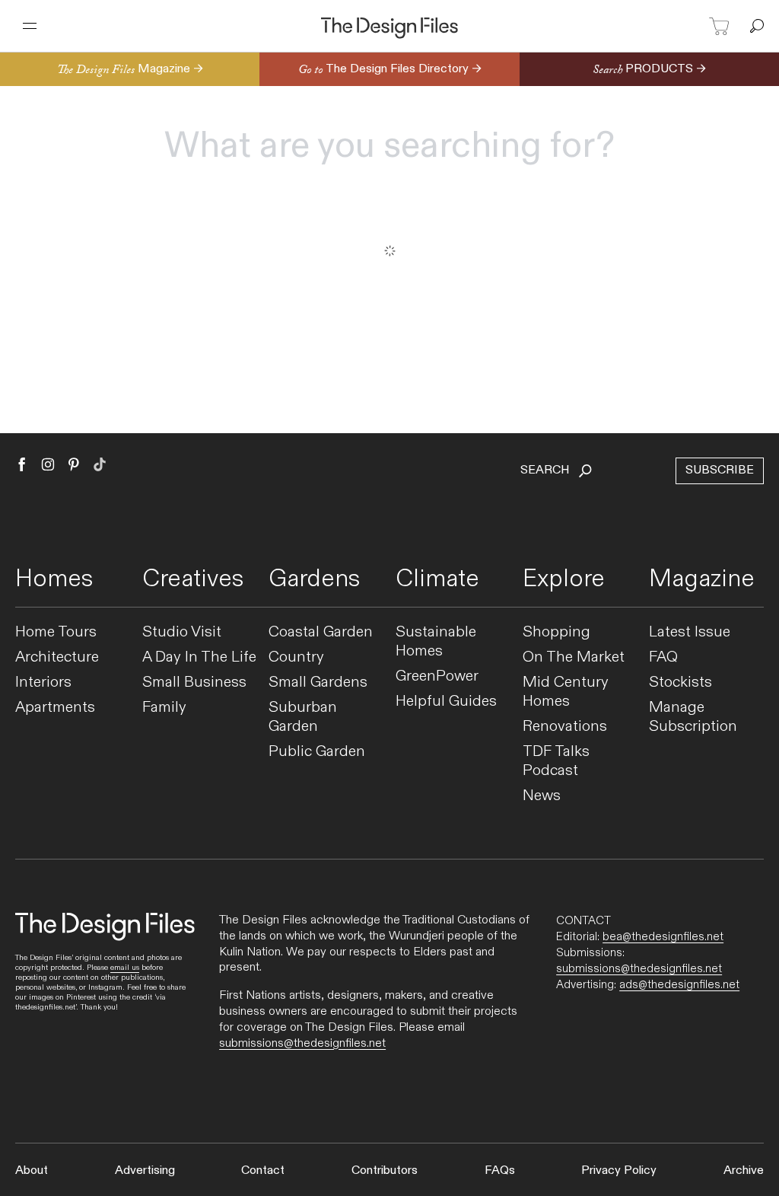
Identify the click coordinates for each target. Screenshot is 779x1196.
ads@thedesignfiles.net (679, 984)
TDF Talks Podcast (556, 761)
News (542, 795)
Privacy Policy (619, 1170)
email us (124, 967)
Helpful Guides (446, 701)
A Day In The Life (199, 657)
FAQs (500, 1170)
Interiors (43, 682)
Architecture (57, 657)
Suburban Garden (303, 717)
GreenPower (437, 676)
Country (296, 657)
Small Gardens (318, 682)
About (31, 1170)
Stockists (680, 682)
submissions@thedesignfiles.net (302, 1043)
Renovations (565, 726)
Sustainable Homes (436, 642)
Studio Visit (181, 632)
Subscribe (719, 470)
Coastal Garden (321, 632)
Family (164, 707)
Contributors (384, 1170)
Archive (743, 1170)
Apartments (55, 707)
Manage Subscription (693, 717)
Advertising (145, 1170)
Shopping (556, 632)
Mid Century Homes (566, 692)
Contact (263, 1170)
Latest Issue (689, 632)
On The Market (574, 657)
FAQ (663, 657)
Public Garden (317, 751)
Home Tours (56, 632)
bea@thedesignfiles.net (663, 936)
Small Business (194, 682)
